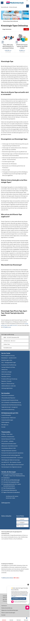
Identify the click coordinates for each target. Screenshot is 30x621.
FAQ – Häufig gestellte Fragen (8, 362)
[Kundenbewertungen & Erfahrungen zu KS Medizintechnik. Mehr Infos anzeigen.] (15, 546)
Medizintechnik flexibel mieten (8, 443)
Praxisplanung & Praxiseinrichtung (9, 400)
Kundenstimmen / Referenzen (8, 417)
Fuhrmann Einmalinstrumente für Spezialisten (12, 453)
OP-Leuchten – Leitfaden (7, 441)
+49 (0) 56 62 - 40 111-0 (9, 340)
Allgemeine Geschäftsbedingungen (9, 610)
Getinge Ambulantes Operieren (8, 450)
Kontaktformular (7, 347)
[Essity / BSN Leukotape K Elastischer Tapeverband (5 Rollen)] (8, 37)
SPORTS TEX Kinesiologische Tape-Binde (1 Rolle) (22, 46)
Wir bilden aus (4, 424)
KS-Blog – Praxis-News (6, 434)
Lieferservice (4, 369)
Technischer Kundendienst (7, 395)
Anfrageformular (7, 327)
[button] (10, 21)
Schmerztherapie (13, 7)
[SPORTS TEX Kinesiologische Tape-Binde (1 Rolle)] (22, 37)
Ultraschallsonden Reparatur (8, 397)
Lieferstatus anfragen (6, 371)
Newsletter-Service (6, 376)
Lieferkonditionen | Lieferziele (8, 385)
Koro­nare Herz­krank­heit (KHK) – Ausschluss (12, 457)
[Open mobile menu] (2, 3)
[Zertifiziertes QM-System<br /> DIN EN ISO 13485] (3, 497)
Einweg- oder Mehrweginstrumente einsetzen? (12, 464)
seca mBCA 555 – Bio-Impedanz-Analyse (11, 462)
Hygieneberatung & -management (9, 407)
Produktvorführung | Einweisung (9, 379)
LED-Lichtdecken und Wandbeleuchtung (11, 402)
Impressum (4, 605)
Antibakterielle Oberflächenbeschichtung (11, 404)
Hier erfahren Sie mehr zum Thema (11, 17)
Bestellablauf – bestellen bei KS (8, 357)
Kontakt (3, 427)
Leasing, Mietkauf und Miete (8, 367)
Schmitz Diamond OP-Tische (8, 439)
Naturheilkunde (4, 7)
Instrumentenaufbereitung (7, 409)
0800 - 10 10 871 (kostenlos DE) (11, 337)
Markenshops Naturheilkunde (10, 21)
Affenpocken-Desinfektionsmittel (9, 446)
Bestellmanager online (6, 360)
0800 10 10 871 (13, 325)
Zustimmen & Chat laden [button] (18, 598)
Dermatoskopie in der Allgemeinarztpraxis (11, 467)
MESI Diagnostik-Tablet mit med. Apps (10, 460)
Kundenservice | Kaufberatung (8, 364)
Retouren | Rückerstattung (7, 383)
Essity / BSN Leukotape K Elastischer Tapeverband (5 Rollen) (8, 46)
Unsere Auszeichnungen (7, 420)
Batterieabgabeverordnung (7, 355)
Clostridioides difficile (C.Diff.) (8, 448)
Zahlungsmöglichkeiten (7, 388)
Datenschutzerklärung (6, 608)
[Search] (27, 6)
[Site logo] (15, 2)
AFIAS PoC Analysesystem (7, 436)
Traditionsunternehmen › (10, 577)
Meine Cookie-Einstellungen (8, 612)
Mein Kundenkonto (6, 374)
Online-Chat (6, 344)
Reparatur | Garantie (6, 381)
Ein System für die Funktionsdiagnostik (10, 455)
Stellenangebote (5, 422)
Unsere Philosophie (6, 415)
